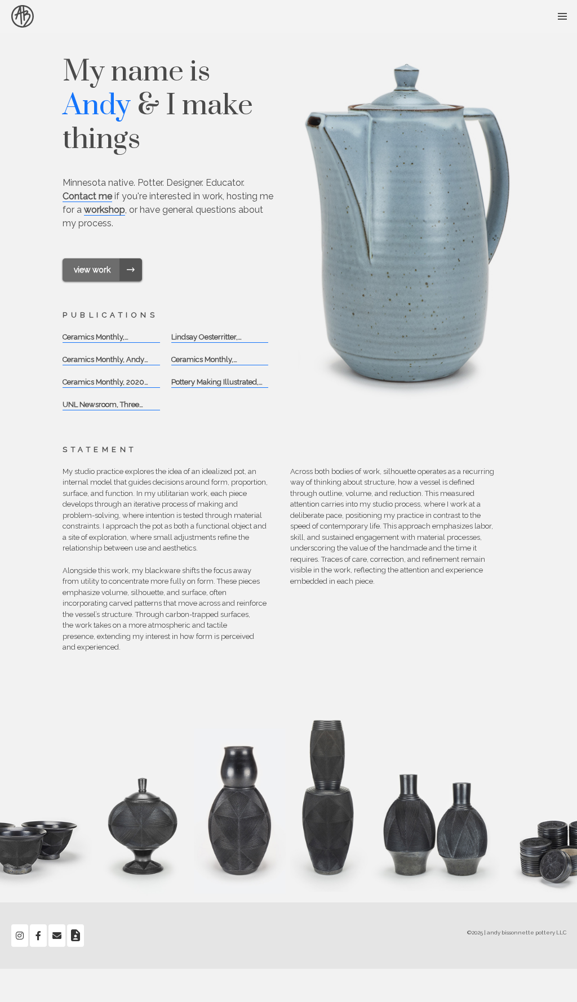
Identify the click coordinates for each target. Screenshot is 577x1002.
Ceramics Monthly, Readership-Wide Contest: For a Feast (106, 338)
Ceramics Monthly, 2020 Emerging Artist (103, 383)
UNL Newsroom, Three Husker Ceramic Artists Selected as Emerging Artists (111, 405)
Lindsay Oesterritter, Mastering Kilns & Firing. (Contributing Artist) (211, 338)
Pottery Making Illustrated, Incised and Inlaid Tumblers (217, 383)
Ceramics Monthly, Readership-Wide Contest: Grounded (215, 360)
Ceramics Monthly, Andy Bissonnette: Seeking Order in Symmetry (108, 360)
